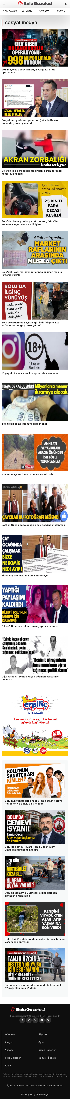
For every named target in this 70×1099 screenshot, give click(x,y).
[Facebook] (22, 1020)
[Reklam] (35, 755)
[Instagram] (29, 1020)
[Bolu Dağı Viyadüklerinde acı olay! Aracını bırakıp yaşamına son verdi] (35, 919)
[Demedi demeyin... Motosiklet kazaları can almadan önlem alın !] (35, 873)
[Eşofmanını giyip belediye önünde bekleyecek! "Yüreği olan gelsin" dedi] (35, 965)
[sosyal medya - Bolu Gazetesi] (35, 3)
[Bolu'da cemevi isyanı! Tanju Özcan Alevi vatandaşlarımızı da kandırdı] (35, 827)
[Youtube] (42, 1020)
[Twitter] (35, 1020)
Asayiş (61, 11)
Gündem (27, 11)
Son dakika (10, 11)
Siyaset (44, 11)
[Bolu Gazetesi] (35, 1009)
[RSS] (48, 1020)
